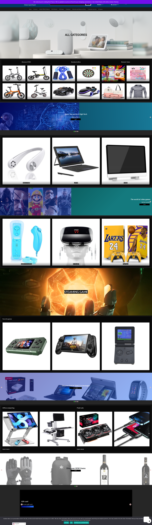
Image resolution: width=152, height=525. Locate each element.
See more (27, 506)
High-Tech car (88, 97)
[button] (74, 57)
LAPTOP (76, 182)
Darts (88, 79)
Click (144, 204)
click (76, 119)
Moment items (125, 62)
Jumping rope (63, 79)
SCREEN (126, 182)
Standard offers (76, 62)
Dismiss (116, 2)
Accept (66, 522)
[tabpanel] (76, 116)
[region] (76, 35)
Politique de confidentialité (81, 522)
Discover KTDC (26, 62)
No (71, 522)
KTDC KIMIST (14, 97)
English (17, 523)
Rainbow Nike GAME (113, 79)
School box (138, 79)
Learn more (6, 449)
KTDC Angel (14, 79)
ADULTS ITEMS (26, 182)
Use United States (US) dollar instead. (103, 2)
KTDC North (39, 97)
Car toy (63, 97)
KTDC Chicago (38, 79)
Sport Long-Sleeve (138, 97)
